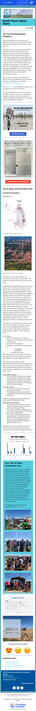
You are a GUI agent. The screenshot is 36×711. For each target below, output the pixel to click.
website (19, 507)
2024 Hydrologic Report (14, 667)
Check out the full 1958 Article (18, 181)
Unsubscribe (7, 699)
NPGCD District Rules (13, 662)
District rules (10, 87)
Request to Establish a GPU (15, 665)
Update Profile (15, 699)
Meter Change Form (13, 663)
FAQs (8, 668)
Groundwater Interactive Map (12, 83)
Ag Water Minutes (18, 134)
